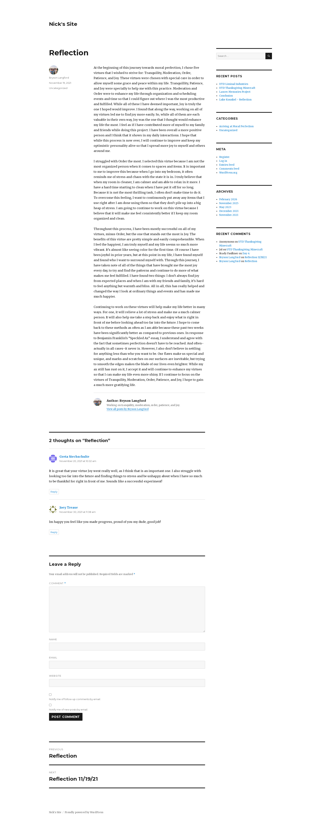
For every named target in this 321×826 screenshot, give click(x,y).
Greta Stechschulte (74, 456)
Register (224, 157)
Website (55, 675)
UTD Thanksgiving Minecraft (237, 88)
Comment (57, 583)
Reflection (251, 261)
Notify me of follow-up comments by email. (75, 699)
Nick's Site (63, 24)
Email (53, 657)
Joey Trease (68, 507)
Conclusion (226, 95)
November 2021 (228, 215)
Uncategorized (58, 88)
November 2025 (228, 203)
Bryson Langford (59, 77)
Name (53, 639)
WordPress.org (228, 172)
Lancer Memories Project (234, 91)
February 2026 (228, 199)
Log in (223, 161)
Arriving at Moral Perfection (236, 126)
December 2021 (228, 211)
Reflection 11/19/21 (256, 257)
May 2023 (225, 207)
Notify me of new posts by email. (68, 709)
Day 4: (246, 253)
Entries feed (226, 164)
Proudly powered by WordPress (84, 812)
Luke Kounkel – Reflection (235, 99)
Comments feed (229, 168)
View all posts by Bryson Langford (128, 409)
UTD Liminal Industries (233, 84)
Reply (54, 491)
